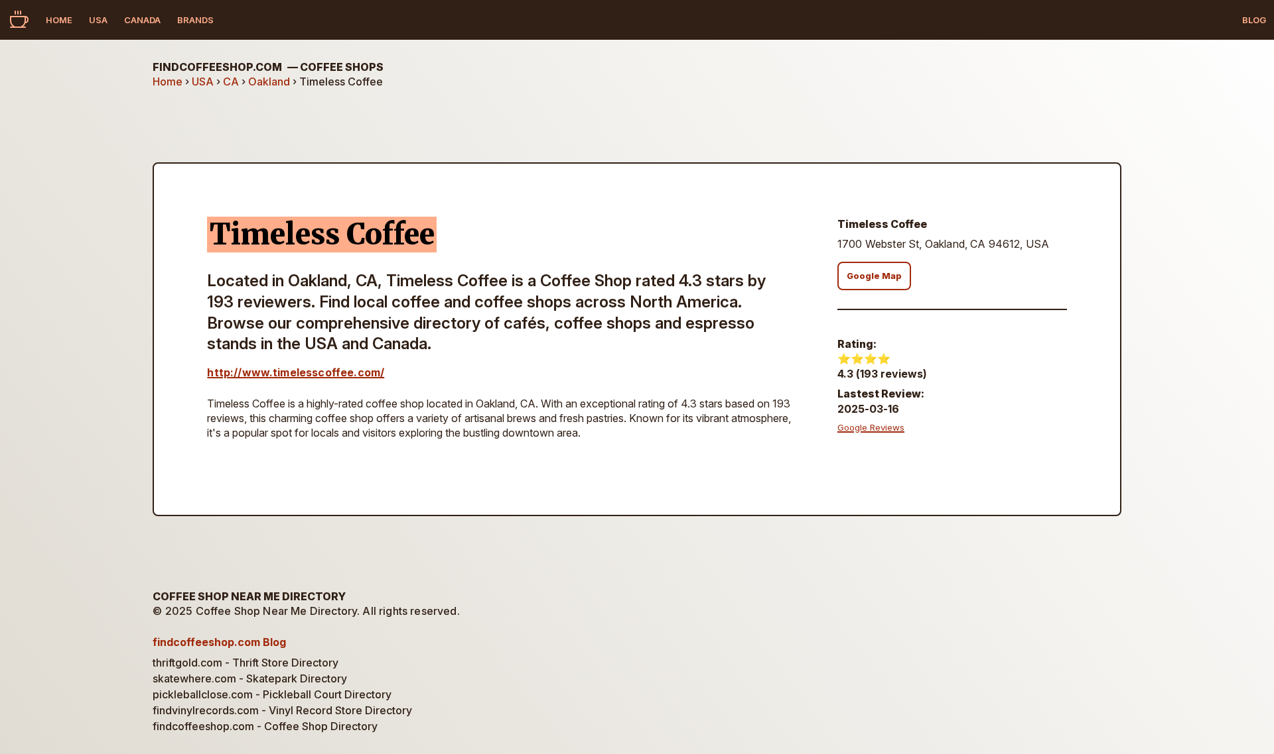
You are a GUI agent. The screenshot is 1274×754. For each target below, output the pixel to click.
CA (231, 81)
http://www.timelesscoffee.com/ (295, 372)
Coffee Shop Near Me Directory (249, 596)
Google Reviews (870, 427)
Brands (195, 20)
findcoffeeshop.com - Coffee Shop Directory (265, 726)
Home (59, 20)
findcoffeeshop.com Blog (219, 642)
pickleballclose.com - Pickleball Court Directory (272, 694)
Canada (142, 20)
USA (98, 20)
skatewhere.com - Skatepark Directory (250, 678)
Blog (1254, 20)
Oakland (269, 81)
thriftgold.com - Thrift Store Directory (245, 662)
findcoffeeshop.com (268, 67)
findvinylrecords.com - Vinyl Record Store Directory (282, 710)
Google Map (874, 276)
